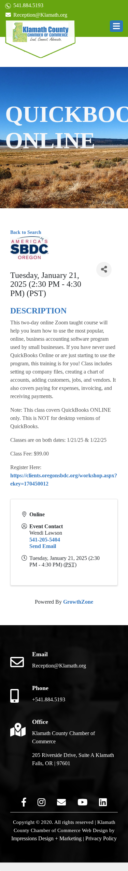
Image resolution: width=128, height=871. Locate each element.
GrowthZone (78, 602)
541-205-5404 (44, 540)
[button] (116, 26)
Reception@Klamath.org (39, 15)
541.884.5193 (27, 5)
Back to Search (25, 232)
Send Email (42, 546)
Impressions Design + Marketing (46, 838)
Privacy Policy (101, 838)
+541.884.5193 (48, 699)
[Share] (104, 269)
